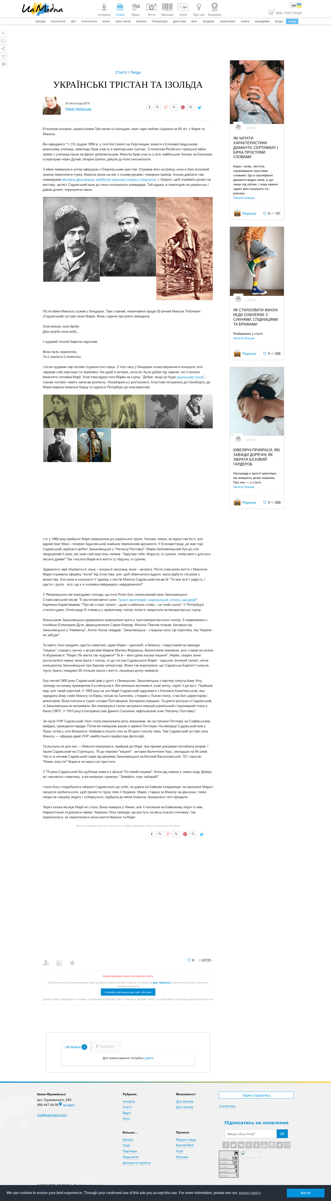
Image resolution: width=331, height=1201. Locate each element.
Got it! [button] (306, 1193)
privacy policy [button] (250, 1193)
